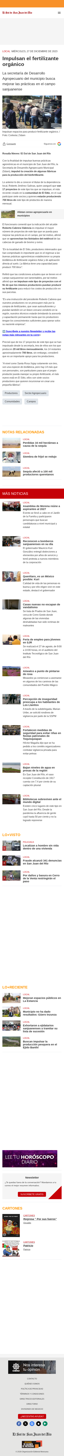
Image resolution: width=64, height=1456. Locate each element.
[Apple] (38, 1423)
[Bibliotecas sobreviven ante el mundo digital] (11, 810)
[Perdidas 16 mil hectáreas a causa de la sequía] (11, 443)
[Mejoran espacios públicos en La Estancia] (11, 998)
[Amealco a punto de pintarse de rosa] (11, 678)
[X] (25, 1423)
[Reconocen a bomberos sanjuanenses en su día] (11, 552)
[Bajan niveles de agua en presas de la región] (11, 777)
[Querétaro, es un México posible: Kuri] (11, 583)
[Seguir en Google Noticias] (59, 143)
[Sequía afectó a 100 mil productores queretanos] (11, 471)
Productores (11, 393)
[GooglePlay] (45, 1423)
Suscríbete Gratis (31, 1194)
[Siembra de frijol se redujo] (11, 457)
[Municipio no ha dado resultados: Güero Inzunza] (11, 1012)
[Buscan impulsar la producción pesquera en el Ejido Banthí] (11, 1042)
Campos (31, 401)
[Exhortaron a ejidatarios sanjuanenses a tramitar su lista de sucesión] (11, 1026)
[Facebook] (19, 1423)
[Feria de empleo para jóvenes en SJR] (11, 648)
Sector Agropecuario (35, 393)
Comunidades (12, 401)
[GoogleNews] (32, 1423)
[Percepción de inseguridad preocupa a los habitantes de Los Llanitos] (11, 707)
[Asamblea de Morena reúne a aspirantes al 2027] (11, 517)
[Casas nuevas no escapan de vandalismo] (11, 615)
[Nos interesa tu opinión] (32, 1367)
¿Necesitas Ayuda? (32, 1416)
